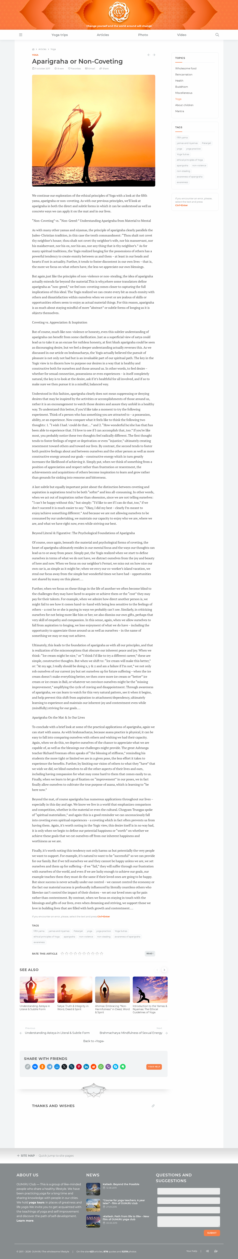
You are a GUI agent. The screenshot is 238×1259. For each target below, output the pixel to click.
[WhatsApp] (101, 1066)
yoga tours (37, 1202)
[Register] (216, 1251)
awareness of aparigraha (127, 936)
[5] (80, 953)
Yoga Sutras (121, 931)
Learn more (25, 1220)
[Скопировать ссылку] (27, 1066)
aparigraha (69, 936)
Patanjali (78, 931)
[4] (75, 953)
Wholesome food (185, 68)
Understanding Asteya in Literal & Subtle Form (35, 1008)
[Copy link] (153, 1106)
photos (129, 1251)
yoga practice (103, 931)
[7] (88, 953)
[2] (66, 953)
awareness (39, 942)
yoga (89, 931)
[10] (101, 953)
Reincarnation (183, 74)
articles (95, 1251)
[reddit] (93, 1066)
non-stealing (103, 936)
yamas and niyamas (59, 931)
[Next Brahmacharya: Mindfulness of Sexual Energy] (154, 55)
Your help (191, 1251)
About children (184, 105)
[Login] (207, 1251)
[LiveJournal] (71, 1066)
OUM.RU (36, 1251)
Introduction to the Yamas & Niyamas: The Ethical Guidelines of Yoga (150, 1009)
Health (179, 80)
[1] (62, 953)
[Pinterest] (79, 1066)
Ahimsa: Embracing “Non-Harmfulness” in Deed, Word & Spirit (112, 1009)
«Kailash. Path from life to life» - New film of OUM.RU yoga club (126, 1218)
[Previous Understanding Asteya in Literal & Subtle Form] (149, 55)
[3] (71, 953)
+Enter (103, 916)
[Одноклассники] (42, 1066)
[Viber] (108, 1066)
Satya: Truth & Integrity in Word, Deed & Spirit (73, 1008)
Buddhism (181, 86)
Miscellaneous (183, 92)
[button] (158, 972)
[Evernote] (123, 1066)
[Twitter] (64, 1066)
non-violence (86, 936)
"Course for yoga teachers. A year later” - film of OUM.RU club (124, 1202)
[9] (97, 953)
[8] (93, 953)
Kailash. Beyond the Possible (121, 1184)
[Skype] (115, 1066)
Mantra (179, 111)
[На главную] (33, 49)
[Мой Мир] (57, 1066)
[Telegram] (49, 1066)
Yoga (35, 55)
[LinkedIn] (86, 1066)
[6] (84, 953)
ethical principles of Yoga (47, 936)
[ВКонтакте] (35, 1066)
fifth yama (39, 931)
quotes (109, 1251)
